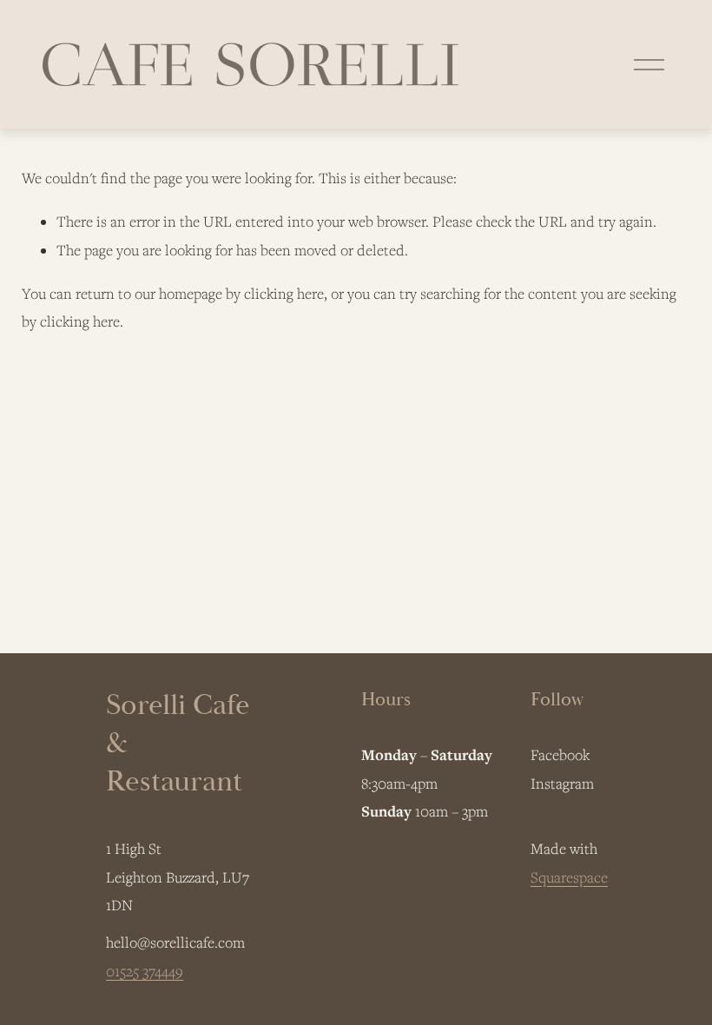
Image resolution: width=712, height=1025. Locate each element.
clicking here (284, 293)
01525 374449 (144, 971)
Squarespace (569, 877)
